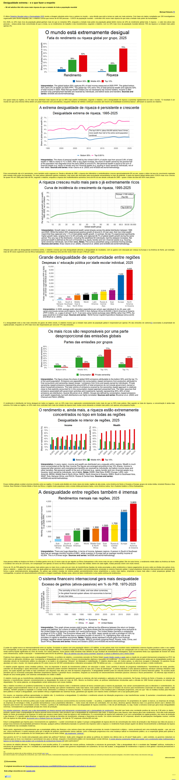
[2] (63, 741)
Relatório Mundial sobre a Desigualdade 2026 (27, 16)
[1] (152, 323)
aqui (43, 753)
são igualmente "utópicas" (74, 733)
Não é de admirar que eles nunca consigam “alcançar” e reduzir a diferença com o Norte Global (99, 653)
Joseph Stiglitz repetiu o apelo (114, 657)
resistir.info (30, 771)
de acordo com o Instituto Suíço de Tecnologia (44, 718)
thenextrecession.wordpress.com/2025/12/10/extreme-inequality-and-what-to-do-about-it (60, 766)
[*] (174, 12)
